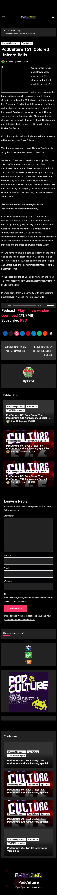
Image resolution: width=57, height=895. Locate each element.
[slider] (50, 305)
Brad (11, 61)
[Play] (4, 305)
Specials (44, 441)
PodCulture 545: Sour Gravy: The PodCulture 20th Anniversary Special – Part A (27, 479)
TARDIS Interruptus (15, 410)
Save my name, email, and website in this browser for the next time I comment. (28, 599)
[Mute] (44, 305)
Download (9, 315)
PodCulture (27, 43)
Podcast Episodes (10, 43)
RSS (23, 320)
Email (7, 568)
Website (8, 581)
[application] (28, 305)
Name (7, 555)
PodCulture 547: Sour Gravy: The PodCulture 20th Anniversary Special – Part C (27, 418)
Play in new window (33, 310)
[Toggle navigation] (3, 17)
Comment (9, 516)
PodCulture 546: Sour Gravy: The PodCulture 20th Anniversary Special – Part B (27, 448)
